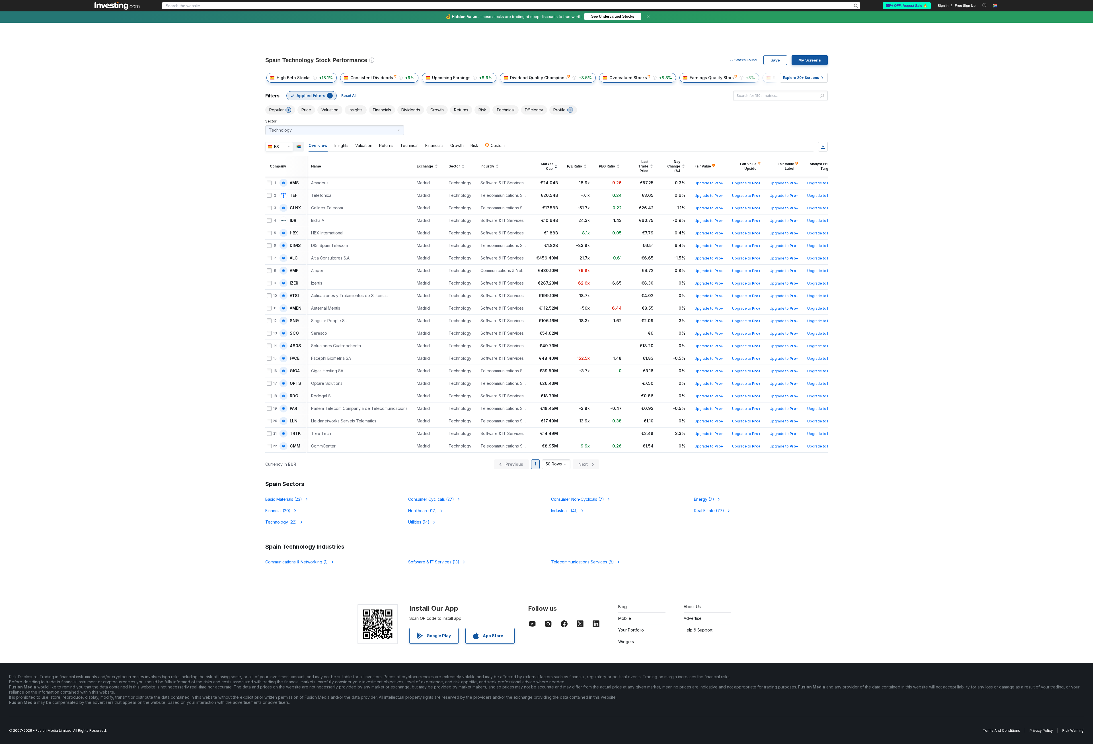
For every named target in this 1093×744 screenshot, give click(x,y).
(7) (577, 499)
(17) (422, 510)
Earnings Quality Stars (712, 77)
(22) (281, 522)
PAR (293, 408)
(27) (431, 499)
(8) (582, 561)
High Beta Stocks (294, 77)
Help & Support (698, 630)
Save (775, 60)
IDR (293, 220)
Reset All (348, 95)
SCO (294, 333)
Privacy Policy (1041, 730)
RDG (294, 396)
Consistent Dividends (371, 77)
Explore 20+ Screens (801, 77)
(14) (419, 522)
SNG (294, 321)
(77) (709, 510)
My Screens (809, 60)
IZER (294, 283)
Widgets (626, 641)
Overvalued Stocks (628, 77)
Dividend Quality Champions (538, 77)
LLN (293, 421)
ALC (294, 258)
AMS (294, 183)
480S (295, 346)
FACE (294, 358)
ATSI (294, 296)
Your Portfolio (631, 630)
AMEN (295, 308)
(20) (278, 510)
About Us (692, 606)
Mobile (624, 618)
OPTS (295, 383)
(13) (433, 561)
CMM (295, 446)
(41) (564, 510)
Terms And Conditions (1001, 730)
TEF (293, 195)
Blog (622, 606)
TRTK (295, 434)
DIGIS (295, 246)
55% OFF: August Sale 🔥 (906, 6)
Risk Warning (1073, 730)
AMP (294, 271)
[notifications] (984, 5)
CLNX (295, 208)
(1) (296, 561)
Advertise (693, 618)
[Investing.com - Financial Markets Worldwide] (116, 6)
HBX (294, 233)
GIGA (295, 371)
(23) (283, 499)
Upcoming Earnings (451, 77)
